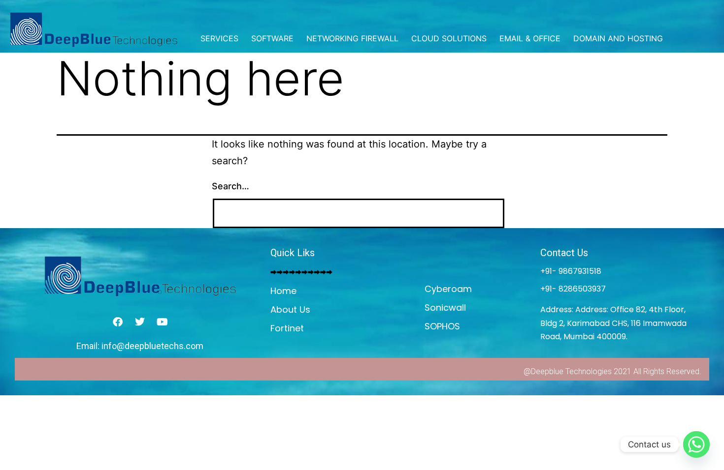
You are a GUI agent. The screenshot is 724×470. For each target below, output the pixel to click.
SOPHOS (442, 326)
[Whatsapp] (696, 444)
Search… (230, 186)
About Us (290, 309)
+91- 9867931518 (570, 271)
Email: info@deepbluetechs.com (139, 346)
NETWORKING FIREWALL (352, 38)
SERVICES (219, 38)
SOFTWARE (272, 38)
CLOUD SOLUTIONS (449, 38)
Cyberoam (448, 289)
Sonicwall (445, 307)
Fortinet (287, 328)
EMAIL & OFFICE (529, 38)
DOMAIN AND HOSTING (618, 38)
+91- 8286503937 (573, 288)
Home (283, 291)
